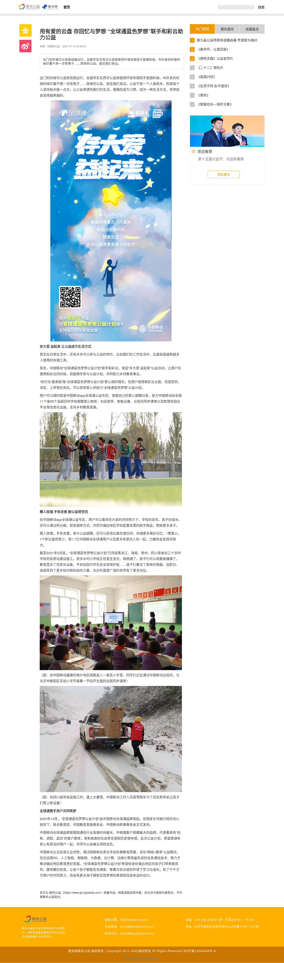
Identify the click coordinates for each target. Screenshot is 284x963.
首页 (66, 7)
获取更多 (223, 174)
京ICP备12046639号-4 (199, 951)
